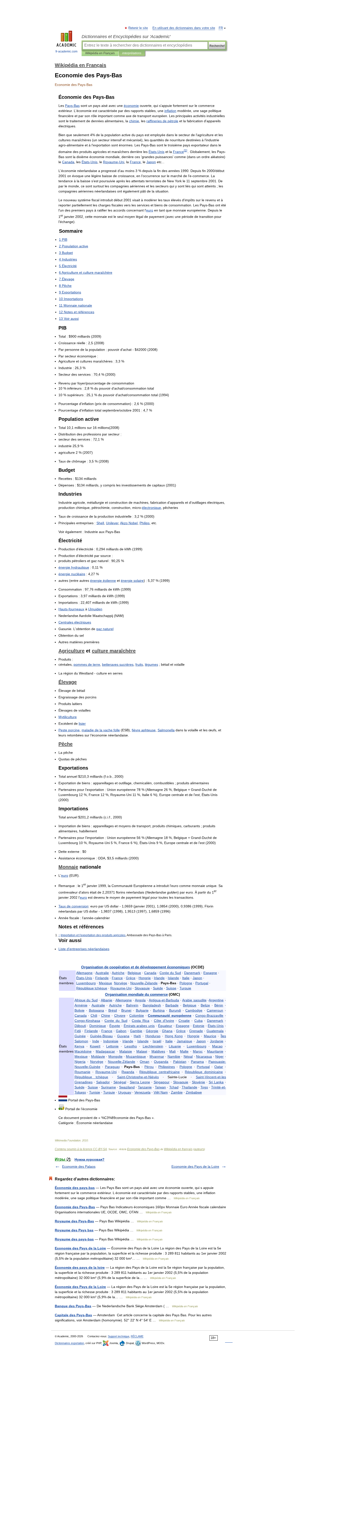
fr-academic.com (66, 51)
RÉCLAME (137, 1336)
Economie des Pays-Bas (143, 1149)
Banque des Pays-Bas (73, 1306)
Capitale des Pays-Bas (73, 1315)
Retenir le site (138, 28)
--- (138, 1077)
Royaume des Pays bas (74, 1230)
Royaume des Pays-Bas (74, 1221)
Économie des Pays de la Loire (80, 1287)
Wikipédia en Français (100, 53)
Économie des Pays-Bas (75, 1207)
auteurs (199, 1149)
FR (221, 28)
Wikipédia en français (178, 1149)
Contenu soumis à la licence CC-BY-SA (81, 1149)
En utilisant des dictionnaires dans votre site (183, 28)
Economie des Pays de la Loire (195, 1166)
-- (164, 1000)
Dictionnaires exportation (69, 1343)
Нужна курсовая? (89, 1159)
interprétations (131, 53)
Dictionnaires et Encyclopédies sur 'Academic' (126, 36)
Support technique (118, 1336)
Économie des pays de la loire (80, 1267)
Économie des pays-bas (75, 1188)
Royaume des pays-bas (74, 1239)
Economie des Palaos (78, 1166)
